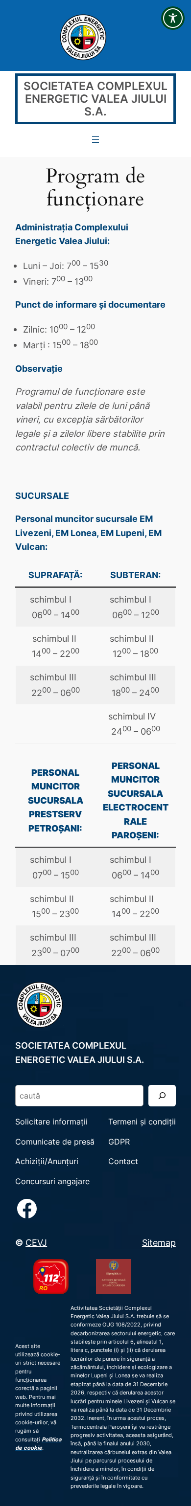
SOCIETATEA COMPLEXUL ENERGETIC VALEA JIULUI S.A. (95, 98)
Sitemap (159, 1242)
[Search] (162, 1095)
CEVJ (36, 1242)
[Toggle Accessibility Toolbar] (173, 18)
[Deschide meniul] (95, 139)
